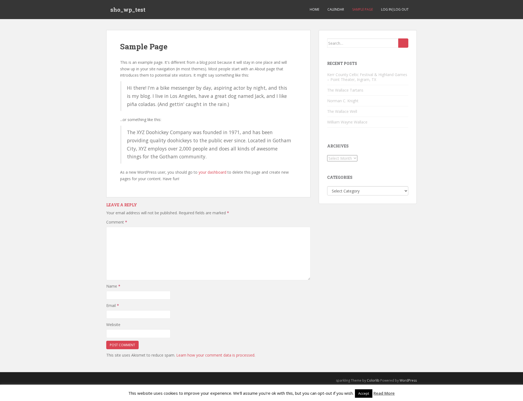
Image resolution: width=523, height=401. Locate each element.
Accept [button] (363, 393)
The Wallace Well (342, 111)
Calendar (335, 9)
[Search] (403, 43)
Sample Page (362, 9)
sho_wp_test (127, 9)
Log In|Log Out (395, 9)
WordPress (408, 380)
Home (314, 9)
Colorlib (373, 380)
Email (112, 305)
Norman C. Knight (342, 100)
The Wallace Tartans (345, 90)
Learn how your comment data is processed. (215, 355)
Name (113, 286)
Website (113, 324)
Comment (116, 222)
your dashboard (212, 172)
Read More (384, 393)
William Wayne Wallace (347, 122)
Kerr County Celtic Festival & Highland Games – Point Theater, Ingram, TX (367, 77)
